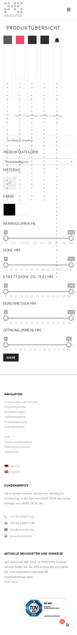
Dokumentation (14, 427)
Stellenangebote (15, 417)
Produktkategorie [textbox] (16, 162)
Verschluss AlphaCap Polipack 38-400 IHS (57, 180)
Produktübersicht (15, 422)
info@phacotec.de (22, 529)
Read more (11, 582)
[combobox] (38, 162)
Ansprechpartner (15, 407)
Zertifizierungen (14, 412)
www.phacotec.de (21, 536)
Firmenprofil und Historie (20, 402)
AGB (7, 437)
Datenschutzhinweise (18, 442)
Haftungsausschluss (17, 447)
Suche (10, 357)
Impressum (11, 452)
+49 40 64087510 (21, 517)
